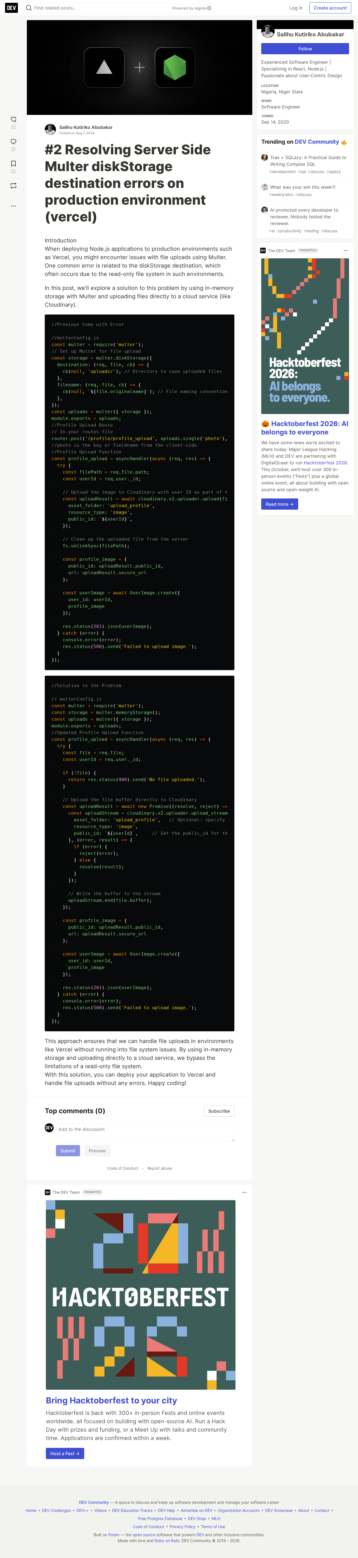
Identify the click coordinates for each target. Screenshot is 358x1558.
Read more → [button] (280, 504)
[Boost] (13, 186)
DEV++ (82, 1510)
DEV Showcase (279, 1510)
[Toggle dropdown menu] (244, 1192)
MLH (216, 1518)
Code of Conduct (122, 1168)
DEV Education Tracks (132, 1510)
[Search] (28, 8)
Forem (113, 1534)
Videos (100, 1510)
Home (31, 1510)
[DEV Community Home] (11, 7)
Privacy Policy (183, 1526)
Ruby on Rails (167, 1540)
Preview (97, 1150)
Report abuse (159, 1168)
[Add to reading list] (13, 166)
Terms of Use (213, 1526)
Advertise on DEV (196, 1510)
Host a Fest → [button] (65, 1453)
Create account (330, 8)
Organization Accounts (239, 1510)
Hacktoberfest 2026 (325, 462)
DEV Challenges (56, 1510)
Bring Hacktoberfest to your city (111, 1400)
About (303, 1510)
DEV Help (166, 1510)
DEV (200, 1534)
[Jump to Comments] (13, 144)
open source (144, 1534)
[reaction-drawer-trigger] (13, 122)
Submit (68, 1150)
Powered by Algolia (189, 8)
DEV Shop (197, 1518)
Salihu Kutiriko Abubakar (86, 127)
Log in (296, 8)
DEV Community (317, 141)
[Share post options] (13, 206)
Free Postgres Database (160, 1518)
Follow (305, 48)
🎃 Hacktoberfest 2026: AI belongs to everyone (304, 428)
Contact (322, 1510)
